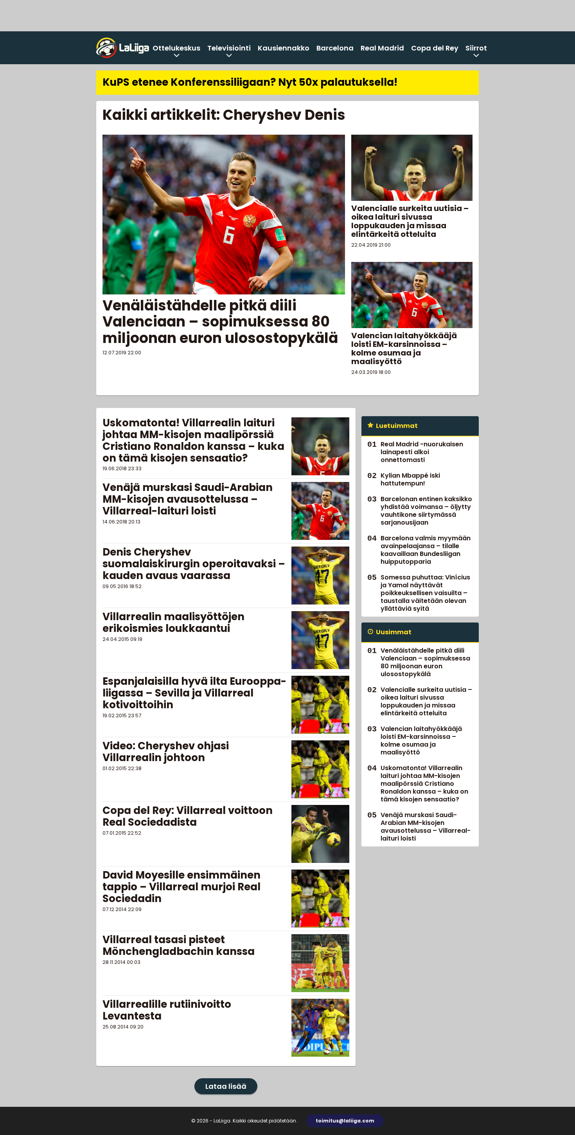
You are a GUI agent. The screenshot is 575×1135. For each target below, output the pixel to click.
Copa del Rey (434, 48)
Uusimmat (393, 632)
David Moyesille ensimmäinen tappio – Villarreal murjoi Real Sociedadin (181, 887)
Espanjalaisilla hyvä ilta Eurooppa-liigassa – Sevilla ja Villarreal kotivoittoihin (194, 693)
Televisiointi (229, 48)
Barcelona (335, 48)
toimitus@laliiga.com (345, 1120)
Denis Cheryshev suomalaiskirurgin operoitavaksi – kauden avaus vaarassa (193, 564)
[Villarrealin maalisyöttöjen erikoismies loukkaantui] (320, 640)
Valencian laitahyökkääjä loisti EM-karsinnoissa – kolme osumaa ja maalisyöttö (404, 348)
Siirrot (476, 48)
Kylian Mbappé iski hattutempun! (410, 479)
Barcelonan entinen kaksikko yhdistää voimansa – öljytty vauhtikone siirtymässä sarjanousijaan (426, 510)
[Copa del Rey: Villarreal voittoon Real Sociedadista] (320, 834)
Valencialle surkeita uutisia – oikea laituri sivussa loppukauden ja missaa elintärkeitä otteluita (410, 221)
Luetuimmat (397, 425)
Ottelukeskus (176, 48)
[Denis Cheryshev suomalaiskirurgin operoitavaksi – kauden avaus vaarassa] (320, 575)
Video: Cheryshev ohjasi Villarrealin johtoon (165, 752)
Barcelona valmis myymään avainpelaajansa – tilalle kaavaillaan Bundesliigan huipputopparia (426, 550)
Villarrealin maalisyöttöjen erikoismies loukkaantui (173, 622)
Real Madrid (382, 48)
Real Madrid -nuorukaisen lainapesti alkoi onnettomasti (422, 452)
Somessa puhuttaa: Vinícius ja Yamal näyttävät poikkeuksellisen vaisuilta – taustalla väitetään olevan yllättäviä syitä (425, 593)
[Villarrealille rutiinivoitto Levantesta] (320, 1028)
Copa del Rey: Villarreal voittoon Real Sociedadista (187, 816)
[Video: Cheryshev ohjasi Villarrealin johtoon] (320, 769)
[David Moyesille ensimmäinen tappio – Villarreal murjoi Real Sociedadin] (320, 898)
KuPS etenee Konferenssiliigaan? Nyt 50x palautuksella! (249, 82)
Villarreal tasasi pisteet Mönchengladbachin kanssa (178, 945)
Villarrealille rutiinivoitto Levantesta (166, 1010)
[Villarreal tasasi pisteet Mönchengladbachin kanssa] (320, 963)
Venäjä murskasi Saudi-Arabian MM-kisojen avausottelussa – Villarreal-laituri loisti (187, 499)
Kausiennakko (283, 48)
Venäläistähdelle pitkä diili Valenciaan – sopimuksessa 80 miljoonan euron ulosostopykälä (220, 322)
